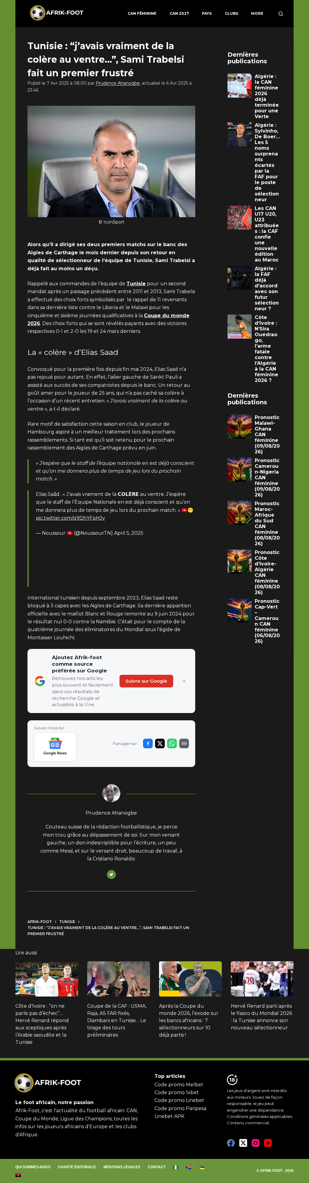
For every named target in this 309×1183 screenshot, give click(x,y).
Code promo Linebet (179, 1100)
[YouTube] (268, 1143)
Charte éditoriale (77, 1167)
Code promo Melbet (178, 1085)
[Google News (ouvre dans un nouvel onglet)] (55, 747)
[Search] (281, 13)
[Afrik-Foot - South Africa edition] (188, 1167)
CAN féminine (142, 13)
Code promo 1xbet (176, 1092)
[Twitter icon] (111, 874)
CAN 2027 (179, 13)
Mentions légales (122, 1167)
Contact (156, 1167)
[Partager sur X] (160, 743)
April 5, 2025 (128, 533)
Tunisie (136, 283)
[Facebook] (231, 1143)
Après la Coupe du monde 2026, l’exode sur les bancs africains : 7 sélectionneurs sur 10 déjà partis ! (188, 1020)
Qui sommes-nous (32, 1167)
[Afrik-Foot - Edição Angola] (18, 1175)
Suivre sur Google (146, 681)
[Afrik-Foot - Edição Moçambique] (201, 1167)
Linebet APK (169, 1116)
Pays (207, 13)
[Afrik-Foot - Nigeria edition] (175, 1167)
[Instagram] (256, 1143)
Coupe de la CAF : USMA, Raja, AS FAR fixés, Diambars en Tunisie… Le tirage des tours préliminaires (117, 1020)
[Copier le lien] (184, 743)
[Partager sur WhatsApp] (172, 743)
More (257, 13)
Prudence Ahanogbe (118, 83)
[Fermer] (184, 681)
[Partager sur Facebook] (148, 743)
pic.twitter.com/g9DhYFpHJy (70, 518)
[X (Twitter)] (243, 1143)
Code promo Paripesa (180, 1108)
